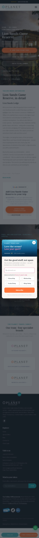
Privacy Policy (28, 294)
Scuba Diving (12, 283)
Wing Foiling (27, 283)
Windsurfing (27, 278)
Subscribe (19, 290)
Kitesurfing (11, 278)
